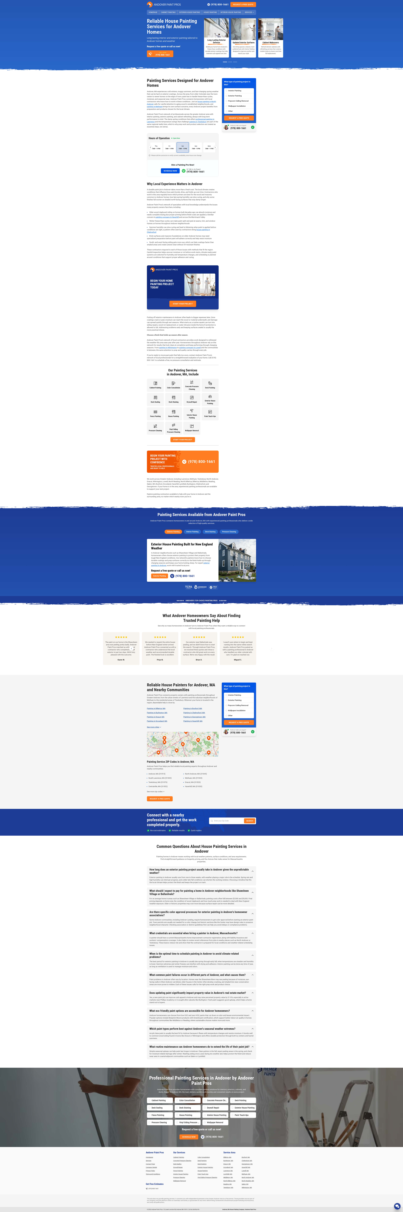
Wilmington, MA (247, 1187)
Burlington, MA (228, 1160)
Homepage (153, 12)
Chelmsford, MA (247, 1160)
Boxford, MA (246, 1157)
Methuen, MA (246, 1174)
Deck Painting (202, 1160)
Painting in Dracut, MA (155, 717)
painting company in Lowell (190, 348)
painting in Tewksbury (197, 122)
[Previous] (150, 147)
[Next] (215, 147)
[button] (208, 738)
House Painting (210, 12)
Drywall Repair (178, 1167)
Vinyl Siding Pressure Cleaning (207, 1177)
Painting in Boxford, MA (192, 708)
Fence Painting (178, 1171)
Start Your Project (183, 304)
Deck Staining (210, 532)
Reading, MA (227, 1184)
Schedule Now (170, 171)
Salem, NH (245, 1184)
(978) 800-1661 (162, 54)
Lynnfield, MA (227, 1174)
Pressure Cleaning (229, 532)
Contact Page (150, 1164)
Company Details (151, 1167)
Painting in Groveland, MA (157, 721)
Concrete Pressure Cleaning (182, 1160)
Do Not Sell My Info (194, 1209)
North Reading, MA (248, 1181)
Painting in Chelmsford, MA (194, 713)
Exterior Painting (173, 532)
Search (249, 821)
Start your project (182, 440)
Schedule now (189, 1137)
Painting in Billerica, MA (156, 708)
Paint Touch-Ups (203, 1174)
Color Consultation (204, 1157)
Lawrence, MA (228, 1171)
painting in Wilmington (168, 348)
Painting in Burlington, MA (157, 713)
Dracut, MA (227, 1164)
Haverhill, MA (246, 1167)
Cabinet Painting (168, 12)
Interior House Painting (231, 12)
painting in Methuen (154, 107)
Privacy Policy (150, 1171)
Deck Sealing (177, 1164)
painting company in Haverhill (167, 217)
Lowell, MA (245, 1171)
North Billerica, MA (229, 1181)
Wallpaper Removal (179, 1181)
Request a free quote (243, 4)
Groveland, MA (228, 1167)
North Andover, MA (248, 1177)
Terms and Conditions (153, 1174)
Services (248, 12)
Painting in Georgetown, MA (194, 717)
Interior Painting (192, 532)
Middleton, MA (228, 1177)
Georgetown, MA (247, 1164)
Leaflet (216, 756)
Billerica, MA (227, 1157)
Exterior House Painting (189, 12)
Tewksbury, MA (228, 1187)
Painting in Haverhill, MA (192, 721)
